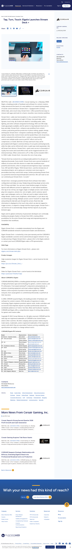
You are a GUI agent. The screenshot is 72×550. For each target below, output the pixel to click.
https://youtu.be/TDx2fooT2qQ (11, 274)
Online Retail (25, 395)
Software (12, 395)
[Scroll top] (66, 504)
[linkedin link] (59, 543)
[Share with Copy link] (20, 28)
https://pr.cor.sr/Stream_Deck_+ (11, 263)
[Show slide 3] (42, 90)
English (59, 41)
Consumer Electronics (15, 397)
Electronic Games (40, 395)
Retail (11, 393)
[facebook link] (66, 543)
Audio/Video (17, 393)
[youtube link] (63, 543)
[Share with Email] (17, 28)
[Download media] (49, 74)
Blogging (44, 397)
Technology (29, 397)
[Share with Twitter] (11, 28)
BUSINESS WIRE (18, 102)
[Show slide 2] (25, 90)
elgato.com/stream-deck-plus (10, 251)
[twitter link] (56, 543)
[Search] (62, 2)
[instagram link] (70, 543)
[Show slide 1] (9, 90)
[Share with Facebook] (14, 28)
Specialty (41, 400)
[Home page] (7, 6)
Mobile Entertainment (22, 400)
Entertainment (37, 397)
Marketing (12, 400)
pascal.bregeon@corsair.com (34, 342)
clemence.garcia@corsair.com (35, 358)
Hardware (31, 395)
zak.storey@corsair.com (33, 344)
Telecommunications (39, 393)
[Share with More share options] (23, 28)
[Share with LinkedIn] (8, 28)
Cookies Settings (50, 547)
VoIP (24, 397)
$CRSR (58, 47)
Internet (18, 395)
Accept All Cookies (61, 547)
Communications (33, 400)
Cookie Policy (35, 547)
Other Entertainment (27, 393)
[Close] (70, 547)
